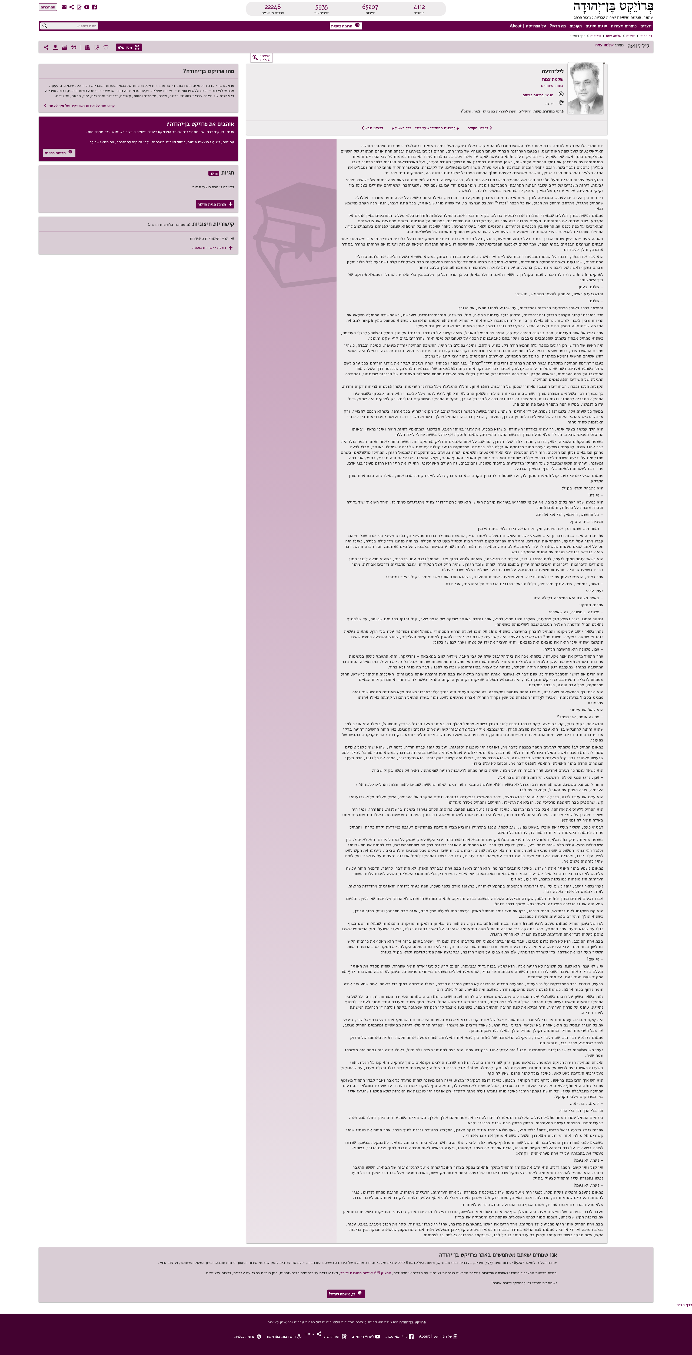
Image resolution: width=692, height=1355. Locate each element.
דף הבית (646, 36)
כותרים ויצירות (624, 26)
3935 (321, 6)
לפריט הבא (372, 128)
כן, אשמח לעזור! (345, 1294)
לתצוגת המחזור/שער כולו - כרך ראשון (425, 128)
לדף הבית (684, 1304)
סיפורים (595, 36)
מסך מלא (128, 47)
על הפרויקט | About (528, 26)
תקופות (576, 26)
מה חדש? (558, 26)
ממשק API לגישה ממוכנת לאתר (365, 1273)
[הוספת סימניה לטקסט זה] (96, 47)
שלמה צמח (613, 36)
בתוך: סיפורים (552, 85)
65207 (370, 6)
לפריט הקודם (480, 128)
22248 (273, 6)
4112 (419, 6)
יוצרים (645, 26)
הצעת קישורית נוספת (212, 247)
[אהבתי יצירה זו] (105, 47)
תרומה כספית (345, 25)
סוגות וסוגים (596, 26)
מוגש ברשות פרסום (538, 95)
